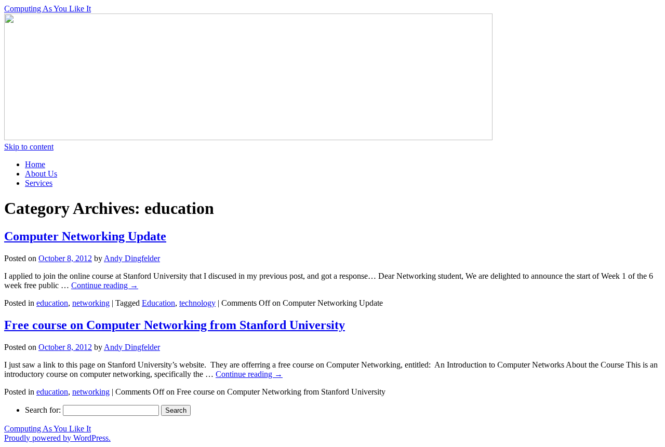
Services (38, 183)
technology (197, 303)
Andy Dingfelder (132, 258)
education (52, 303)
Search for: (43, 409)
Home (35, 164)
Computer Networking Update (85, 236)
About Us (41, 173)
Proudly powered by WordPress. (57, 438)
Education (158, 303)
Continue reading (104, 285)
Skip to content (29, 146)
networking (91, 303)
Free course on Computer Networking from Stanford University (174, 325)
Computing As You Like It (47, 8)
